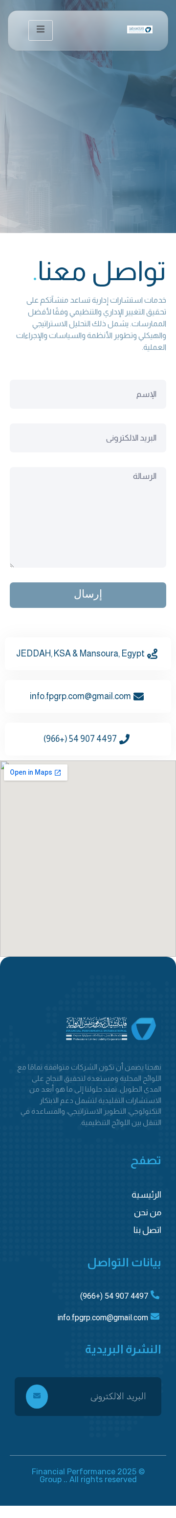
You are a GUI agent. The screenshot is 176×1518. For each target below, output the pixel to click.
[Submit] (37, 1397)
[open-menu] (40, 30)
